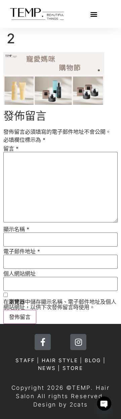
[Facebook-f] (43, 342)
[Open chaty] (104, 403)
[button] (93, 13)
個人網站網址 (19, 273)
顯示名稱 (16, 229)
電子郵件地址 (21, 251)
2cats (79, 404)
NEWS (47, 368)
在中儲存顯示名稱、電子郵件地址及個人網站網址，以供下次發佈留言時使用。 (59, 304)
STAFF (25, 360)
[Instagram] (78, 342)
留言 (10, 148)
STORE (73, 368)
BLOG (93, 360)
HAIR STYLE (60, 360)
